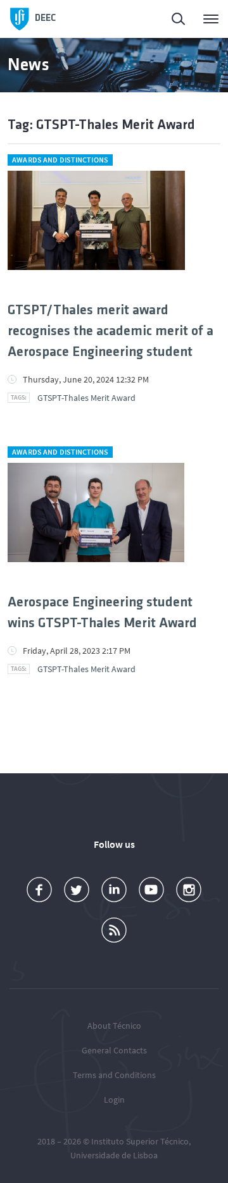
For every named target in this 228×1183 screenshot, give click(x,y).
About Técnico (114, 1025)
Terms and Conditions (114, 1075)
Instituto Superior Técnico (140, 1141)
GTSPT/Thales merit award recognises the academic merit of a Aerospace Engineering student (110, 331)
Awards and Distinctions (60, 159)
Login (114, 1099)
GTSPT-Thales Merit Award (86, 397)
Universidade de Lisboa (114, 1155)
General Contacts (114, 1050)
